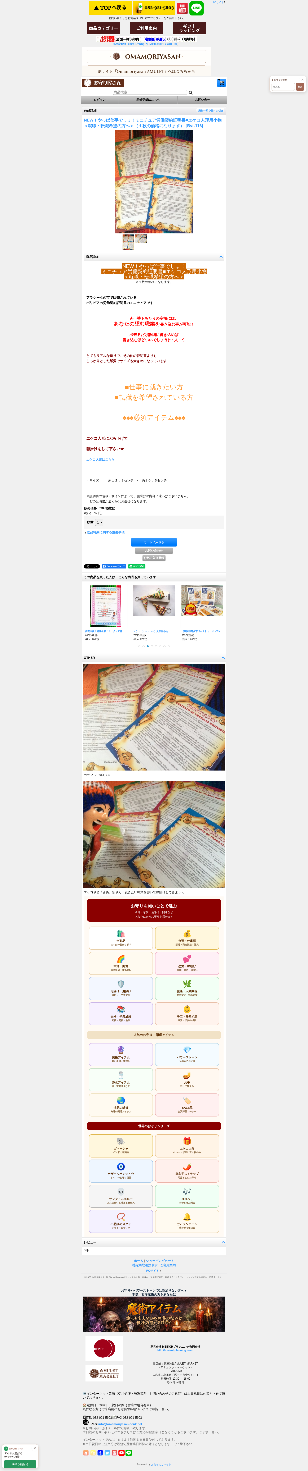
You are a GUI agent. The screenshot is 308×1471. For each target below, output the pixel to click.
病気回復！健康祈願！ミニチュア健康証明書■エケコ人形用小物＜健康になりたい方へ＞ (105, 631)
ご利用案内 (168, 1265)
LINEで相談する (20, 1464)
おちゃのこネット (161, 1464)
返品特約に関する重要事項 (106, 532)
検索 (300, 87)
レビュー (90, 1242)
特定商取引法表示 (145, 1265)
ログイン (100, 99)
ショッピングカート (221, 83)
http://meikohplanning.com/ (175, 1350)
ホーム (138, 1260)
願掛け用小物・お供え (211, 110)
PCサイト (218, 2)
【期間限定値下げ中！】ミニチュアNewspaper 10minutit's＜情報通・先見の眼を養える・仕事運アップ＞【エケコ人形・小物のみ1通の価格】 (202, 631)
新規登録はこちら (148, 99)
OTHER (89, 657)
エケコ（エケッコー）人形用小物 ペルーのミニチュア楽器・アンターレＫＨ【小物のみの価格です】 (154, 631)
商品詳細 (92, 257)
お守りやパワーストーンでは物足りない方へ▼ (154, 1290)
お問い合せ (202, 99)
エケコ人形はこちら (100, 459)
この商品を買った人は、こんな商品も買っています (120, 577)
